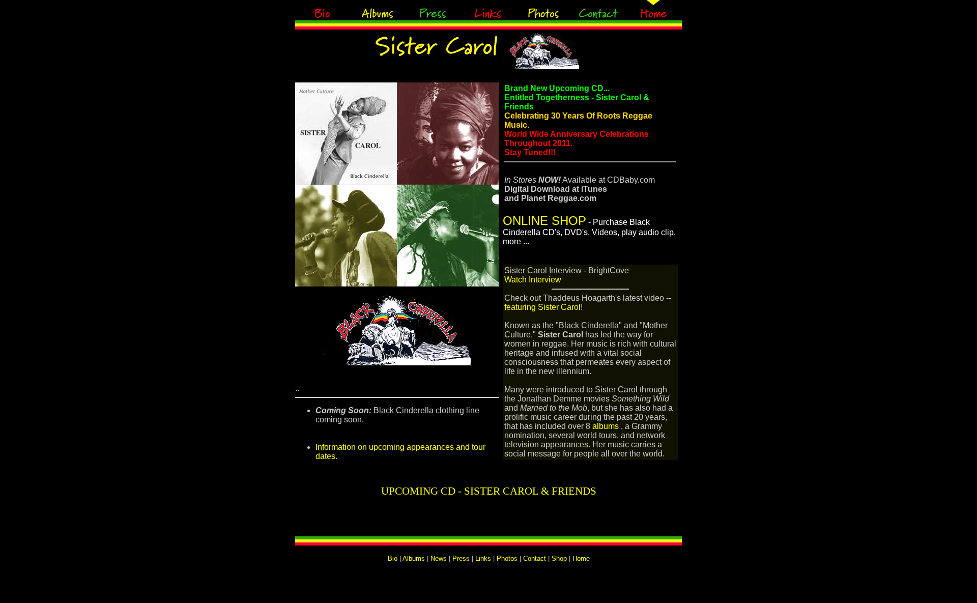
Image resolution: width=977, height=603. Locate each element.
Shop (559, 558)
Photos (507, 558)
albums (605, 426)
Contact (534, 558)
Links (483, 558)
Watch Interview (532, 279)
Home (581, 558)
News (438, 558)
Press (461, 558)
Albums (414, 558)
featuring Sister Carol (542, 307)
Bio (392, 558)
